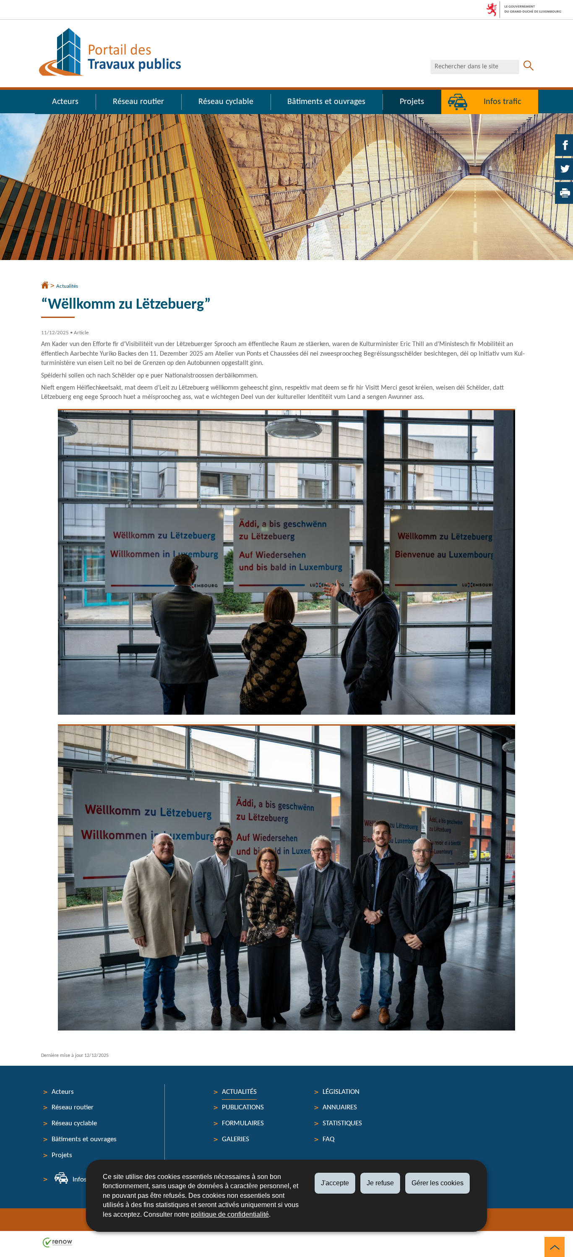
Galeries (235, 1139)
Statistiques (342, 1123)
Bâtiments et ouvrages (326, 102)
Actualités (67, 286)
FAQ (328, 1139)
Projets (412, 102)
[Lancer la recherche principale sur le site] (528, 67)
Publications (243, 1107)
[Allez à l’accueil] (45, 286)
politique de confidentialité (230, 1214)
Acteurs (65, 102)
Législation (341, 1092)
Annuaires (340, 1107)
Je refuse (380, 1183)
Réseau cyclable (225, 102)
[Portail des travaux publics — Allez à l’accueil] (110, 52)
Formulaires (243, 1123)
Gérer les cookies (438, 1183)
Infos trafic (502, 102)
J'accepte (335, 1183)
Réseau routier (138, 102)
